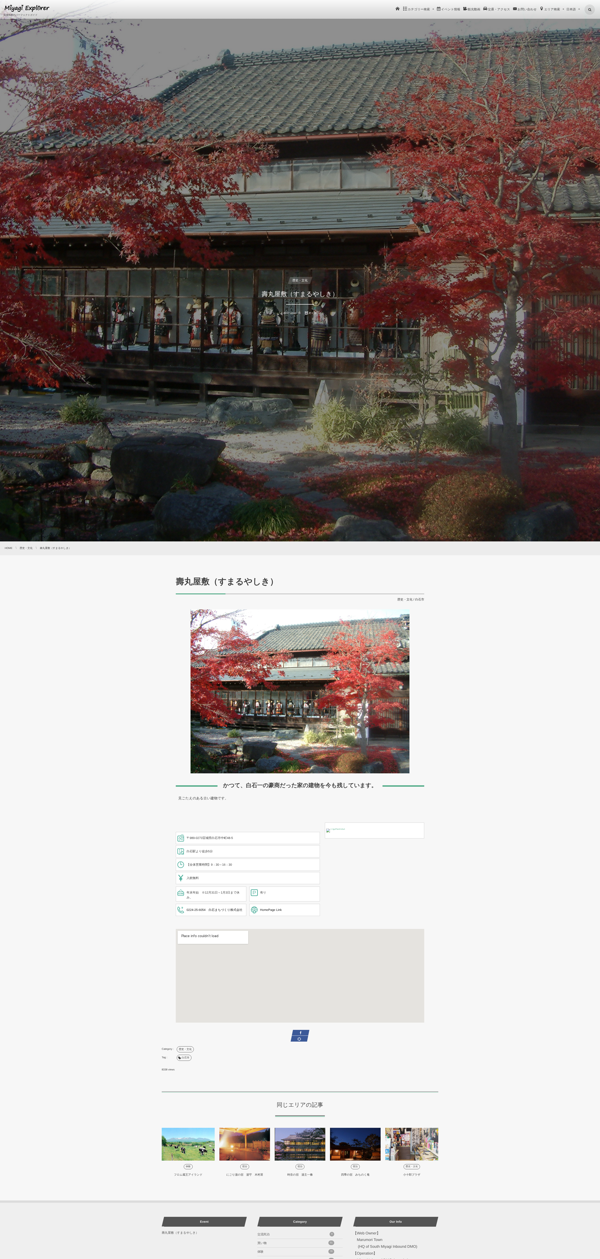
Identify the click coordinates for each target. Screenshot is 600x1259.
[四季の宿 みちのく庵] (355, 1144)
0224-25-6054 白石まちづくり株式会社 (214, 910)
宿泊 (244, 1166)
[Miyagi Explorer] (27, 8)
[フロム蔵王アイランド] (188, 1144)
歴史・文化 (300, 280)
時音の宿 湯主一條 (300, 1174)
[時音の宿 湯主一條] (300, 1144)
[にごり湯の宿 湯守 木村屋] (244, 1144)
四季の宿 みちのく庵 (355, 1174)
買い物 (294, 1243)
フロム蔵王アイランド (188, 1174)
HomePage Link (271, 910)
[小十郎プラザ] (411, 1144)
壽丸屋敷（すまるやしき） (180, 1232)
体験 (188, 1166)
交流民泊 (294, 1234)
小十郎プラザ (411, 1174)
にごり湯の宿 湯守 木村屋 (244, 1174)
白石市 (419, 599)
